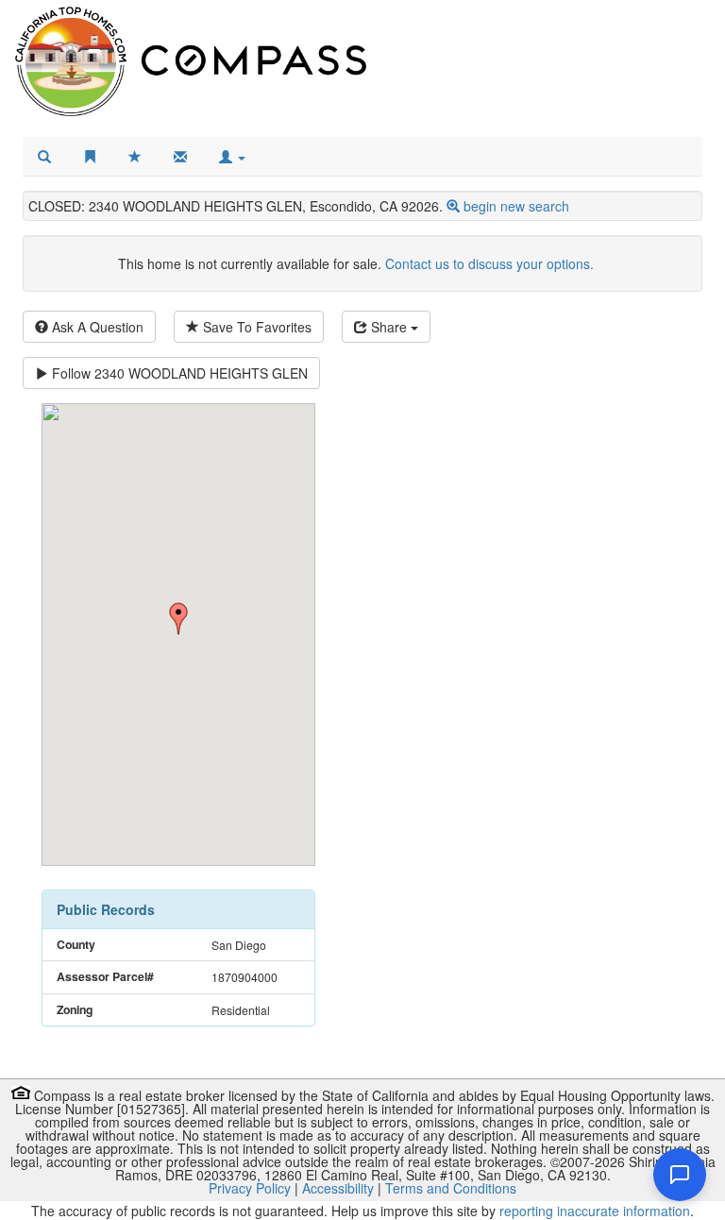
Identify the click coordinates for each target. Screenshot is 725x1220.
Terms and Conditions (450, 1187)
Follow (178, 373)
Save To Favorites (255, 326)
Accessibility (338, 1187)
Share (389, 326)
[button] (232, 157)
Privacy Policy (250, 1187)
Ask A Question (95, 326)
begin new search (516, 205)
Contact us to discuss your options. (489, 263)
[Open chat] (679, 1174)
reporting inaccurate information (594, 1210)
